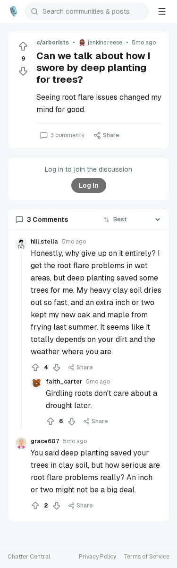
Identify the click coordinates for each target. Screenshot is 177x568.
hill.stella (44, 241)
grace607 (45, 441)
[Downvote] (23, 71)
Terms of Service (146, 556)
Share (111, 135)
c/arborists (52, 42)
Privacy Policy (97, 556)
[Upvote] (23, 46)
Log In (89, 185)
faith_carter (64, 381)
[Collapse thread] (21, 340)
